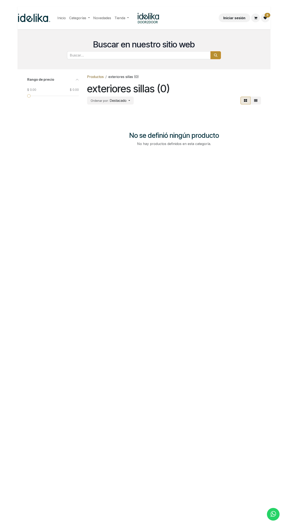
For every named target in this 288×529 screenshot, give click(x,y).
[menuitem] (61, 18)
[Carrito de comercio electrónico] (255, 17)
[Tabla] (245, 101)
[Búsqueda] (215, 55)
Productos (95, 77)
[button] (110, 101)
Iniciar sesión (234, 18)
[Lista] (255, 101)
